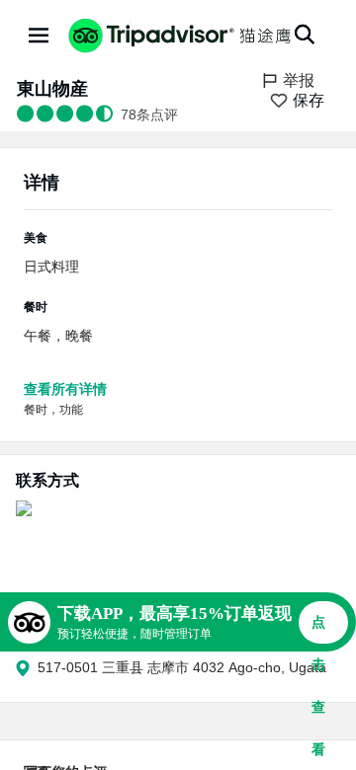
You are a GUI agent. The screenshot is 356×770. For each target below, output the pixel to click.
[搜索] (304, 34)
